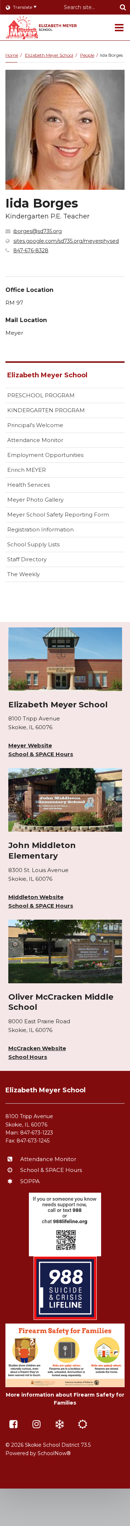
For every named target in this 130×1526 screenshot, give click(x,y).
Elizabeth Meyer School (49, 55)
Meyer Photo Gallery (35, 499)
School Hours (27, 1056)
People (87, 55)
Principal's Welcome (35, 425)
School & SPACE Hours (40, 754)
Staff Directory (27, 559)
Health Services (28, 484)
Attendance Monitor (35, 440)
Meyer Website (30, 745)
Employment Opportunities (45, 454)
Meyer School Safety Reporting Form (66, 516)
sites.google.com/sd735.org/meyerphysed (66, 241)
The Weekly (23, 574)
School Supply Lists (33, 544)
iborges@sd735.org (37, 231)
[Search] (123, 7)
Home (11, 55)
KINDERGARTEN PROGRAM (46, 410)
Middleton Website (36, 896)
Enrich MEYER (26, 469)
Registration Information (40, 529)
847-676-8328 (30, 250)
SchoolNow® (54, 1453)
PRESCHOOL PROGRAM (41, 395)
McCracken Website (37, 1048)
